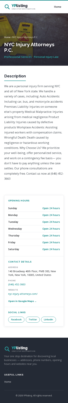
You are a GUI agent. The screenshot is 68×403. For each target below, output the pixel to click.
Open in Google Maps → (22, 301)
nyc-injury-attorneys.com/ (22, 293)
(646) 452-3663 (16, 284)
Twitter (33, 319)
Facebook (16, 319)
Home (57, 6)
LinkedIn (48, 319)
